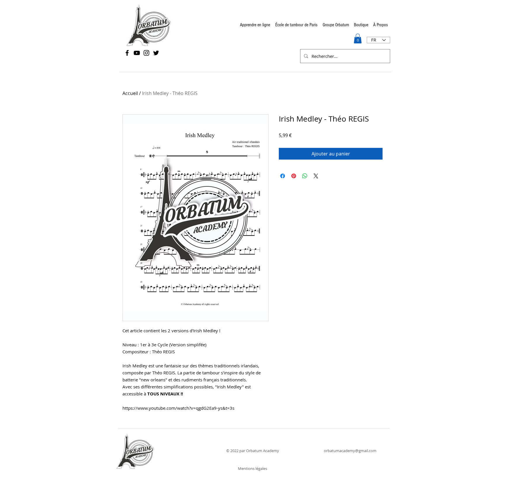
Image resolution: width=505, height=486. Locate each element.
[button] (358, 38)
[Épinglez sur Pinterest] (293, 175)
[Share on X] (315, 175)
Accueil (130, 93)
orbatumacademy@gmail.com (350, 450)
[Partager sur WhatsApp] (304, 175)
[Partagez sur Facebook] (282, 175)
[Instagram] (146, 53)
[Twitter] (156, 53)
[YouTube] (137, 53)
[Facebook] (127, 53)
